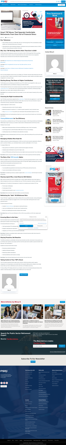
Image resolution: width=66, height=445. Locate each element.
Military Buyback (54, 372)
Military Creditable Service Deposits (57, 374)
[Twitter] (58, 1)
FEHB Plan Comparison (28, 403)
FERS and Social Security (42, 388)
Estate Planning (41, 405)
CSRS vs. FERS (41, 386)
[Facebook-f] (56, 1)
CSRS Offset (40, 384)
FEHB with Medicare (28, 409)
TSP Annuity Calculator (28, 389)
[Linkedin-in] (60, 1)
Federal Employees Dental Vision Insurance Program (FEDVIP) (31, 431)
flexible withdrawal (9, 206)
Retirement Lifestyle (41, 409)
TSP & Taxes (27, 381)
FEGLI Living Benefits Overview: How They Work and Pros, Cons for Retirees (58, 121)
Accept (26, 225)
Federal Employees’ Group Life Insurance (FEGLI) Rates (30, 428)
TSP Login (26, 383)
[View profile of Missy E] (9, 288)
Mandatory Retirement (55, 385)
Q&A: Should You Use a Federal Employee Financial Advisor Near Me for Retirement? (10, 321)
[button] (46, 216)
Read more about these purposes (42, 223)
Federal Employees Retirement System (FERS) (44, 373)
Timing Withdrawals (6, 118)
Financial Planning (42, 400)
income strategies (28, 172)
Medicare (26, 405)
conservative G (22, 99)
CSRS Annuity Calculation (42, 382)
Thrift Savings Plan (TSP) (30, 370)
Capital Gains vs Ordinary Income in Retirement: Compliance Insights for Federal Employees (33, 322)
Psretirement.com (3, 375)
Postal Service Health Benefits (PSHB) (30, 413)
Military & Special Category (57, 370)
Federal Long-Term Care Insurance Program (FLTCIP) (31, 420)
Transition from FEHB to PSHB (29, 415)
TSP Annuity (15, 157)
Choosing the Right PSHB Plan (29, 417)
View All (62, 301)
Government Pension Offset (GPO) (43, 396)
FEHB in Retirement (28, 411)
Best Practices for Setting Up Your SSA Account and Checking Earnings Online (58, 137)
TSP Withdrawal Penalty (28, 385)
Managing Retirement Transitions (43, 407)
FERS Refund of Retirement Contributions (44, 394)
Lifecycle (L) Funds (8, 111)
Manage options (40, 225)
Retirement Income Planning (43, 403)
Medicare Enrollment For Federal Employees (31, 407)
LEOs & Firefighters (54, 383)
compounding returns (4, 88)
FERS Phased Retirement (42, 392)
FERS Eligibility (41, 390)
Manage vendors (21, 223)
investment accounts (20, 190)
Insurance (27, 400)
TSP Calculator (27, 387)
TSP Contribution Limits (28, 374)
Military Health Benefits (55, 381)
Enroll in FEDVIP (27, 433)
